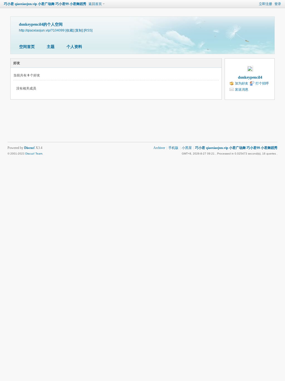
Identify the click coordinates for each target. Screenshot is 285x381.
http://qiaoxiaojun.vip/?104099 (42, 30)
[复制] (79, 30)
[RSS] (88, 30)
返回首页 (95, 4)
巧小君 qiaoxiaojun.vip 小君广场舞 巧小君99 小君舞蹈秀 (45, 4)
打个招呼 (262, 83)
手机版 (173, 148)
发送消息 (241, 89)
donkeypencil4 (250, 77)
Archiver (159, 148)
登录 (277, 4)
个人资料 (74, 47)
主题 (51, 47)
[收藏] (69, 30)
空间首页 (27, 47)
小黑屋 (187, 148)
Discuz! (29, 148)
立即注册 (265, 4)
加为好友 (241, 83)
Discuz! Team (33, 153)
